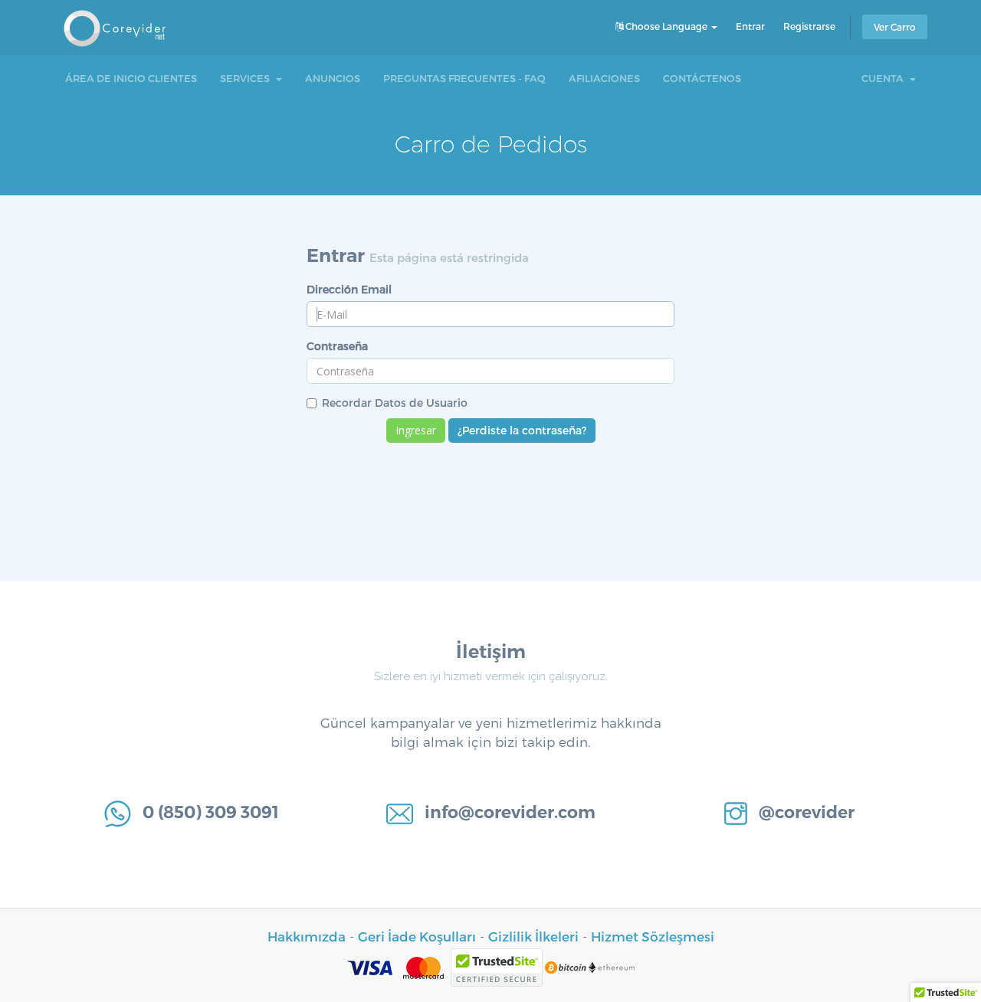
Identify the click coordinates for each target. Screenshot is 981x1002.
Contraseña (337, 345)
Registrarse (809, 26)
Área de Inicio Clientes (131, 78)
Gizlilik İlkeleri (533, 936)
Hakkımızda (306, 936)
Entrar (750, 26)
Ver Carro (895, 26)
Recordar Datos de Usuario (395, 402)
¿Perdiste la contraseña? (522, 430)
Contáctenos (702, 78)
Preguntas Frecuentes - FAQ (464, 78)
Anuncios (332, 78)
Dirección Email (349, 289)
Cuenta (884, 78)
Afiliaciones (604, 78)
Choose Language (666, 26)
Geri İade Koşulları (417, 936)
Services (247, 78)
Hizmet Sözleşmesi (652, 936)
